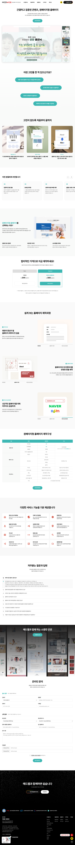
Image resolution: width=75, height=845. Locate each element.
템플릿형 (38, 2)
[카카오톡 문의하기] (61, 2)
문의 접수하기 (37, 760)
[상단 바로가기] (71, 841)
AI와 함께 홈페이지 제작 (34, 791)
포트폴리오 (26, 2)
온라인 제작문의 (37, 20)
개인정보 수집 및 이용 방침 (35, 755)
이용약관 (3, 834)
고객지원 (44, 2)
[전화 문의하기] (71, 835)
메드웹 (50, 2)
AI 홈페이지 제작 (68, 2)
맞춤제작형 (32, 2)
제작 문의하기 (24, 283)
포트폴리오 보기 (37, 634)
